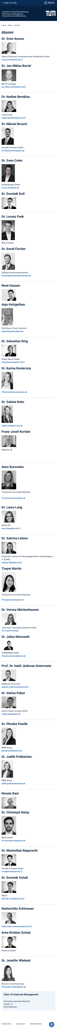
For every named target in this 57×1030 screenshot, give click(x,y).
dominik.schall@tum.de (12, 898)
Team (10, 25)
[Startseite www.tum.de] (50, 13)
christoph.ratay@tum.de (14, 840)
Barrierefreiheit (35, 1024)
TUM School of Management (12, 14)
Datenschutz (6, 1024)
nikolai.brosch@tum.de (14, 150)
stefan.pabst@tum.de (11, 714)
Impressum (20, 1024)
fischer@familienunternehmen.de (16, 275)
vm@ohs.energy (11, 630)
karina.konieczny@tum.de (15, 392)
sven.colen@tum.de (10, 188)
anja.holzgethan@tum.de (13, 331)
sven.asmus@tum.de (11, 59)
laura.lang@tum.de (10, 528)
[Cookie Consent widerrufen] (51, 1024)
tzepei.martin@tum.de (14, 600)
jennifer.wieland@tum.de (15, 987)
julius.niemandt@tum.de (15, 656)
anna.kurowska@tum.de (14, 498)
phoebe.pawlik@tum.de (12, 751)
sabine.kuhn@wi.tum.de (12, 425)
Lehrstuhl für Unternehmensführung (15, 12)
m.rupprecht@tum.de (11, 871)
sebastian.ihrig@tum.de (12, 362)
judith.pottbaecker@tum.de (13, 783)
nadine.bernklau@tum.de (12, 118)
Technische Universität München (14, 16)
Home (4, 25)
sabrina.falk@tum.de (11, 562)
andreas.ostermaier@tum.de (14, 687)
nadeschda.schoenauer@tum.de (16, 926)
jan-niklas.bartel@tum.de (13, 87)
